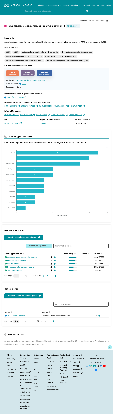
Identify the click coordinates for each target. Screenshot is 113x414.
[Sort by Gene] (11, 312)
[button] (72, 257)
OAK (48, 376)
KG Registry (65, 377)
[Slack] (90, 365)
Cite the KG (25, 392)
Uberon (37, 362)
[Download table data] (55, 276)
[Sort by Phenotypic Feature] (23, 253)
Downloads (24, 362)
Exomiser (50, 362)
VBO (35, 380)
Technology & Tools (78, 5)
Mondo (36, 359)
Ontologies (64, 5)
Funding (10, 376)
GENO (36, 383)
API (21, 365)
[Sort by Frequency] (74, 253)
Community (106, 5)
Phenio (36, 373)
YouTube (77, 373)
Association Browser (25, 407)
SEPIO (36, 387)
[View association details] (54, 257)
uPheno (37, 366)
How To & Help (26, 379)
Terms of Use (25, 389)
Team (9, 362)
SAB (8, 366)
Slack (75, 362)
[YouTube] (104, 365)
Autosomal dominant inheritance (31, 80)
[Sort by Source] (49, 312)
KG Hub (63, 373)
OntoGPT (50, 383)
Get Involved (78, 359)
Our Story (11, 359)
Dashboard (24, 402)
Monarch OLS (65, 362)
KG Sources (25, 399)
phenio (43, 123)
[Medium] (94, 365)
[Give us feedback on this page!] (110, 347)
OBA (35, 376)
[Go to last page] (47, 276)
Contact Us (12, 369)
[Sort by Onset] (101, 253)
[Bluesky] (96, 369)
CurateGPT (51, 386)
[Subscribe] (87, 365)
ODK (48, 379)
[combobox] (56, 11)
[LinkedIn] (101, 365)
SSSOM (50, 372)
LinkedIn (76, 369)
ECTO (36, 390)
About (41, 5)
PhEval (49, 365)
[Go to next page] (43, 276)
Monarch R (24, 372)
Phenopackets (53, 390)
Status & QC (25, 376)
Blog (75, 366)
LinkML (49, 369)
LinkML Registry (63, 381)
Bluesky (76, 376)
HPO (35, 369)
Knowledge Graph (52, 5)
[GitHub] (98, 365)
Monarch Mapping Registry (63, 367)
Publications (12, 373)
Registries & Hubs (93, 5)
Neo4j (22, 369)
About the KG (25, 396)
